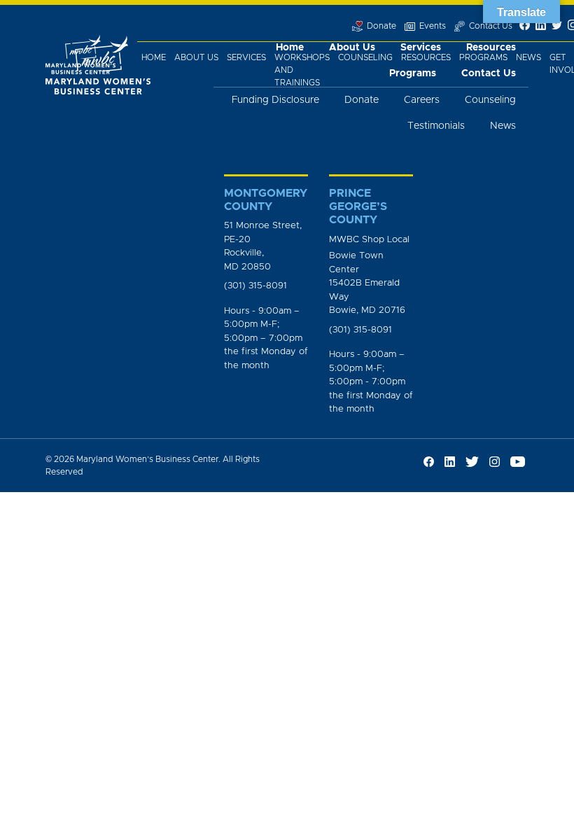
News (528, 57)
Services (246, 57)
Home (153, 57)
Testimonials (436, 126)
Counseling (365, 57)
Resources (426, 57)
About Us (196, 57)
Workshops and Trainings (302, 70)
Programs (483, 57)
